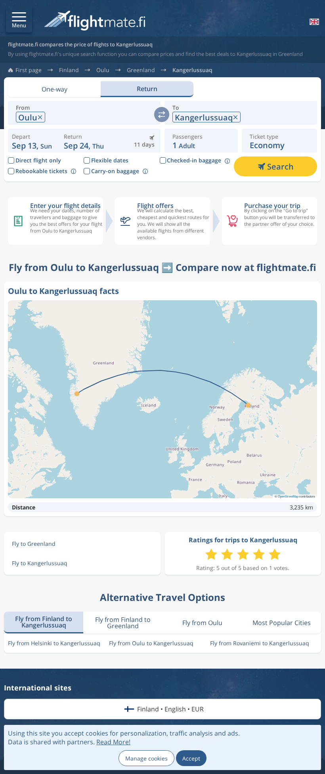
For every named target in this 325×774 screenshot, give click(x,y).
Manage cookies (146, 758)
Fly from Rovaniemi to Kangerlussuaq (259, 643)
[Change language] (313, 21)
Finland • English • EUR (170, 709)
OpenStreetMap (288, 496)
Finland (69, 70)
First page (28, 70)
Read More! (113, 742)
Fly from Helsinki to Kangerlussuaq (54, 643)
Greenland (141, 70)
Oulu (102, 70)
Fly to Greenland (33, 543)
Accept (191, 758)
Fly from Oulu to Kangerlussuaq (151, 643)
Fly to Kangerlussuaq (39, 563)
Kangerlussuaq (192, 70)
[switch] (161, 114)
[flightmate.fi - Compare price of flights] (96, 21)
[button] (19, 19)
